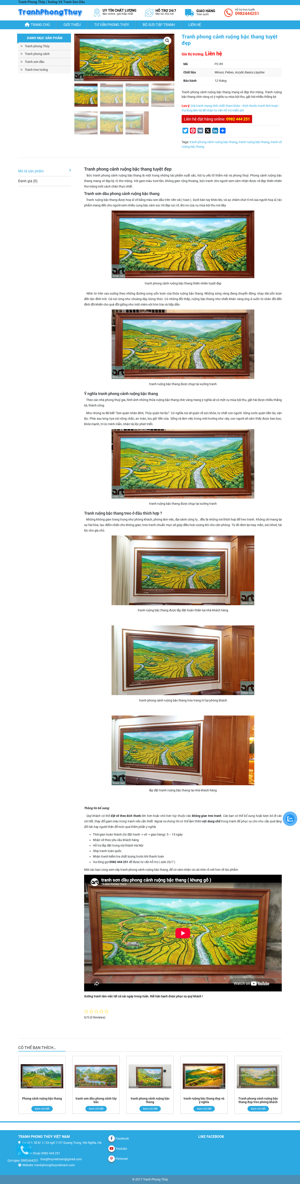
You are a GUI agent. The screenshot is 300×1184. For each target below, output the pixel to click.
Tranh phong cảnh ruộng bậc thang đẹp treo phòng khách (258, 1100)
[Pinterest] (111, 1158)
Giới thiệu (72, 25)
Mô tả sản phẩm (31, 171)
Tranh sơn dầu (34, 62)
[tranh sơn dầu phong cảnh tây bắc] (96, 1076)
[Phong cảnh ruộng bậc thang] (42, 1076)
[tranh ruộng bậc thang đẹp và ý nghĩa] (204, 1076)
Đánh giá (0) (28, 181)
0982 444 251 (238, 119)
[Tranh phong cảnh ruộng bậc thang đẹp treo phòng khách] (258, 1076)
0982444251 (247, 13)
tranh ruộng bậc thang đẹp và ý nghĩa (204, 1100)
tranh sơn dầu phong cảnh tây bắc (96, 1100)
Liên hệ (194, 25)
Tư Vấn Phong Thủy (111, 25)
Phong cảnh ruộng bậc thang (42, 1098)
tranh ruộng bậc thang (254, 142)
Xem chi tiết (42, 1108)
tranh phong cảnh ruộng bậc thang (213, 142)
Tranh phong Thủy (37, 46)
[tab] (44, 171)
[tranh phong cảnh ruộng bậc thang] (150, 1076)
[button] (167, 41)
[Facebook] (111, 1138)
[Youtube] (111, 1148)
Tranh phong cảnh (37, 54)
